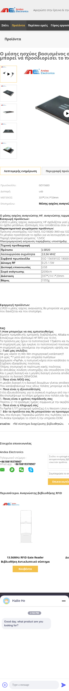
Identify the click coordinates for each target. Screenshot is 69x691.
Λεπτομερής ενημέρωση (20, 171)
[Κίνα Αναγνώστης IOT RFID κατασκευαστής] (14, 10)
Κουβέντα (25, 569)
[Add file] (5, 685)
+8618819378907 (10, 461)
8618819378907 (25, 464)
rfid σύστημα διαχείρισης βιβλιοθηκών (38, 424)
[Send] (64, 685)
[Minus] (63, 601)
